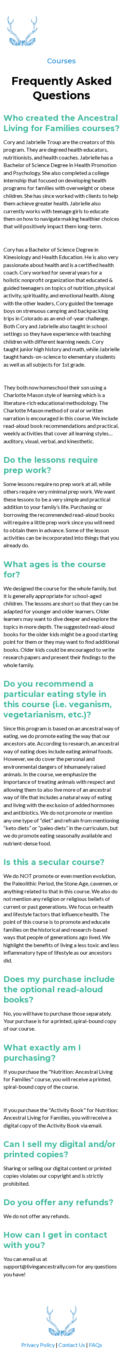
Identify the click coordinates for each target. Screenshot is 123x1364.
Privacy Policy (38, 1344)
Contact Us (71, 1344)
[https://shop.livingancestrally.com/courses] (61, 30)
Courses (61, 61)
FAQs (95, 1344)
